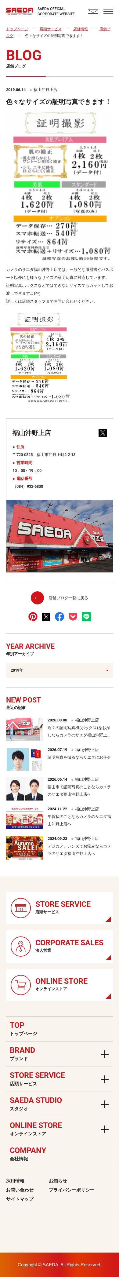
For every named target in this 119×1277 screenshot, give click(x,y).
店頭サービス (51, 29)
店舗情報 (80, 29)
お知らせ (58, 1181)
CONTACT (93, 11)
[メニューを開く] (104, 1054)
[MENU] (108, 11)
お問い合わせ (20, 1190)
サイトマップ (20, 1199)
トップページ (17, 29)
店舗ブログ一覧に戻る (68, 598)
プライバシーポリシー (72, 1190)
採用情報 (15, 1181)
